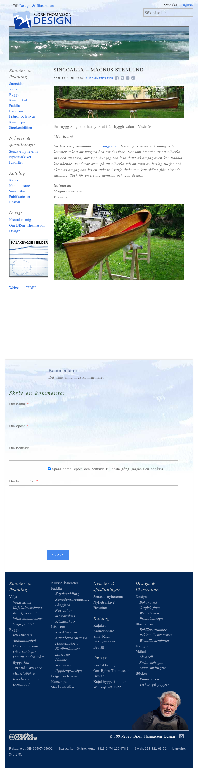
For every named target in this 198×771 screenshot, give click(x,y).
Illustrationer (146, 623)
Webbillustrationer (154, 640)
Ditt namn (17, 403)
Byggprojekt (22, 634)
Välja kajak (22, 602)
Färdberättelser (67, 648)
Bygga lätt (21, 662)
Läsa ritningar (24, 651)
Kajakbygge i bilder (31, 259)
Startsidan (17, 83)
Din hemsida (19, 447)
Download (21, 684)
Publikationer (19, 196)
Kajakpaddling (67, 593)
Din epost (17, 425)
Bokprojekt (148, 602)
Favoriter (16, 162)
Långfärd (62, 604)
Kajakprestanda (26, 612)
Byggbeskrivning (26, 678)
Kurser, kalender (22, 100)
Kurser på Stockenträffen (20, 124)
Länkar (61, 659)
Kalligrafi (143, 645)
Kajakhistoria (66, 631)
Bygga (14, 94)
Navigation (64, 610)
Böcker (141, 673)
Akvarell (146, 656)
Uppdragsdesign (68, 670)
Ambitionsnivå (24, 640)
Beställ (14, 201)
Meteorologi (65, 615)
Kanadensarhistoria (71, 637)
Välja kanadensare (28, 618)
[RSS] (181, 736)
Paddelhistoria (67, 643)
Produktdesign (151, 618)
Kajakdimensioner (27, 607)
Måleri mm (145, 651)
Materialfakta (24, 673)
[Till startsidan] (46, 21)
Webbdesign (149, 612)
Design (141, 596)
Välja (13, 88)
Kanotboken (149, 678)
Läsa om (16, 110)
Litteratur (62, 654)
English (187, 4)
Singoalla (110, 145)
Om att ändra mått (28, 656)
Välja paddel (23, 623)
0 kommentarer (99, 78)
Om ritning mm (25, 645)
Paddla (14, 105)
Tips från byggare (27, 667)
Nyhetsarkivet (20, 156)
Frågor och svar (22, 116)
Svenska (170, 4)
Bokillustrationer (153, 629)
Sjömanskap (65, 621)
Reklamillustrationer (155, 634)
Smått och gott (151, 662)
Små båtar (17, 190)
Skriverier (63, 664)
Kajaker (15, 179)
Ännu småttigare (152, 667)
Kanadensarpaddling (72, 599)
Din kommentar (22, 481)
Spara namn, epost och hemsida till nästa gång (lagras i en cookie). (108, 468)
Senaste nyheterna (24, 151)
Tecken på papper (154, 684)
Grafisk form (149, 607)
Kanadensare (19, 185)
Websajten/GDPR (23, 287)
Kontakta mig (20, 219)
